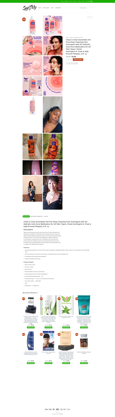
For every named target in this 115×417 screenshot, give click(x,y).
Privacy (74, 1)
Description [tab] (26, 216)
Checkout (58, 7)
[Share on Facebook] (67, 63)
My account (46, 7)
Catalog (57, 412)
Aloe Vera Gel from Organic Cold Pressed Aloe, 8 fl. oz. (66, 317)
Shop (39, 7)
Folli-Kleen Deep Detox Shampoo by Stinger (84, 352)
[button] (83, 1)
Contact (79, 1)
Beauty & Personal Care (76, 37)
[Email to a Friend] (72, 63)
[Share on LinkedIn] (77, 63)
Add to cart (78, 59)
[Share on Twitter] (69, 63)
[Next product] (89, 17)
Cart (52, 7)
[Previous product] (91, 17)
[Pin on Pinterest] (74, 63)
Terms (70, 1)
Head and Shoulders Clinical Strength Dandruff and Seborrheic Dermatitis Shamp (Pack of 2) (31, 353)
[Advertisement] (57, 376)
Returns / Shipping (64, 1)
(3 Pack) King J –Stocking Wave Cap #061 (48, 352)
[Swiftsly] (29, 7)
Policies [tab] (46, 216)
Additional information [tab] (37, 216)
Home (67, 37)
